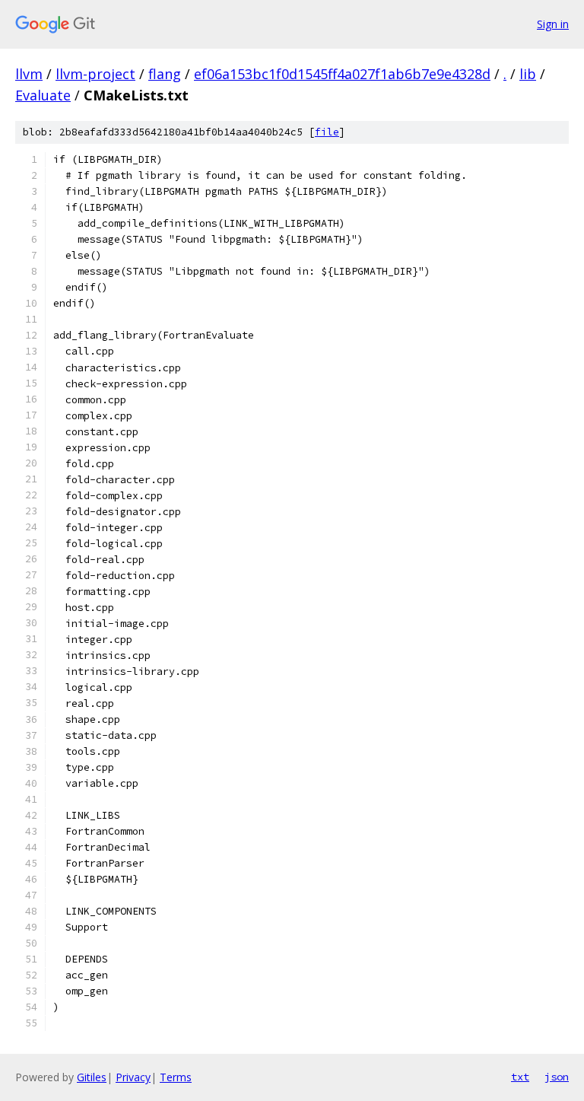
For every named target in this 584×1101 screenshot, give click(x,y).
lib (527, 74)
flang (164, 74)
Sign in (553, 24)
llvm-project (95, 74)
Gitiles (91, 1077)
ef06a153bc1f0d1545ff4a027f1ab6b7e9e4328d (342, 74)
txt (520, 1076)
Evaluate (43, 95)
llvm (29, 74)
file (327, 132)
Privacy (133, 1077)
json (556, 1076)
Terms (176, 1077)
